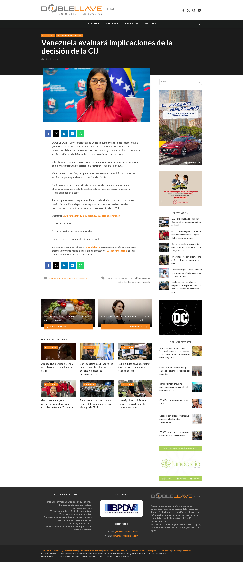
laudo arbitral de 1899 (126, 282)
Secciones (150, 23)
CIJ (108, 278)
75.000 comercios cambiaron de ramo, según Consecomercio (174, 434)
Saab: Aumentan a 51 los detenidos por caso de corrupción (91, 215)
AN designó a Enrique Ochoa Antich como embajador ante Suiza (57, 367)
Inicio (80, 23)
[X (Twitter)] (188, 10)
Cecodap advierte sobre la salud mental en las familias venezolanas (174, 419)
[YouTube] (199, 10)
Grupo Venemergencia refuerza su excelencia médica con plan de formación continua (58, 404)
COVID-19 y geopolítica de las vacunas (173, 402)
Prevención (166, 550)
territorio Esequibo (143, 282)
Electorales (186, 550)
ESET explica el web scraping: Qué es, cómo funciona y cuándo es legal (134, 367)
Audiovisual (112, 23)
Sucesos (176, 550)
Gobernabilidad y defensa (69, 35)
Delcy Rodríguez (118, 278)
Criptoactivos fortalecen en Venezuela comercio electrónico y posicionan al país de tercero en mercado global (174, 353)
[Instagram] (193, 10)
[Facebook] (183, 10)
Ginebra (129, 278)
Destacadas (48, 35)
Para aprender (132, 23)
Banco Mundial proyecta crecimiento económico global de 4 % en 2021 (173, 386)
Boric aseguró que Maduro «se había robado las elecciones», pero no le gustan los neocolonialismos (96, 369)
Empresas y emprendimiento (65, 550)
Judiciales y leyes (122, 550)
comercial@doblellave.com (125, 535)
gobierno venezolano (142, 278)
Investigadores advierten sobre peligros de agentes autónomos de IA (132, 404)
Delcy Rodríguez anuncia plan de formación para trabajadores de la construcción (186, 272)
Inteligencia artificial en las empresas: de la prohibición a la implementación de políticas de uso (186, 287)
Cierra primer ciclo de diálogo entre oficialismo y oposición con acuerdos (174, 370)
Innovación (108, 550)
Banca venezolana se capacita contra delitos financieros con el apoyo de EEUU (96, 404)
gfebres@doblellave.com (126, 531)
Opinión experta (138, 550)
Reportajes (94, 23)
